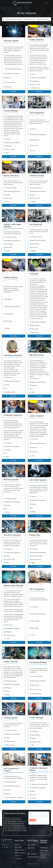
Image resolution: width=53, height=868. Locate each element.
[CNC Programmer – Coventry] (13, 754)
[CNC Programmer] (39, 96)
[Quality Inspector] (39, 25)
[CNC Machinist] (39, 210)
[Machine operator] (13, 465)
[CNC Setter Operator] (39, 465)
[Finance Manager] (13, 96)
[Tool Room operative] (13, 521)
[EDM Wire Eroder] (39, 161)
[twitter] (4, 847)
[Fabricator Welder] (13, 25)
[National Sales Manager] (13, 571)
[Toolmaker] (39, 259)
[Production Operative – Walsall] (39, 754)
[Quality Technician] (13, 161)
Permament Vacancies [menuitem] (29, 19)
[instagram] (7, 847)
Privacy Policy (18, 858)
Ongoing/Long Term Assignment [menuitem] (14, 19)
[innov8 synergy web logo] (22, 1)
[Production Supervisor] (13, 401)
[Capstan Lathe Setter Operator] (13, 210)
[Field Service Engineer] (13, 341)
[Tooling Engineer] (13, 703)
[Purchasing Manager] (39, 647)
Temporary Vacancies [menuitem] (42, 19)
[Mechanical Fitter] (39, 341)
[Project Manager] (39, 703)
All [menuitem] (3, 19)
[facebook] (2, 847)
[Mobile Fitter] (39, 521)
